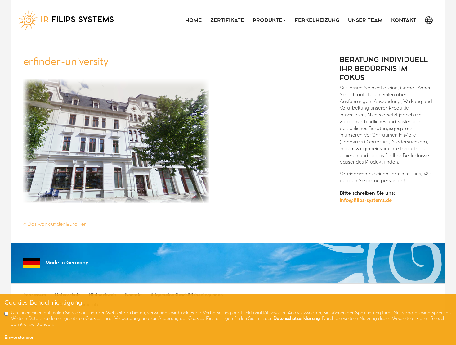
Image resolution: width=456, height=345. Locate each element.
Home (193, 20)
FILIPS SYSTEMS (77, 20)
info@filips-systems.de (366, 200)
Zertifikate (227, 20)
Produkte (267, 20)
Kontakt (403, 20)
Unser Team (365, 20)
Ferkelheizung (317, 20)
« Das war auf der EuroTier (54, 224)
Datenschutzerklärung (296, 319)
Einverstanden (19, 338)
